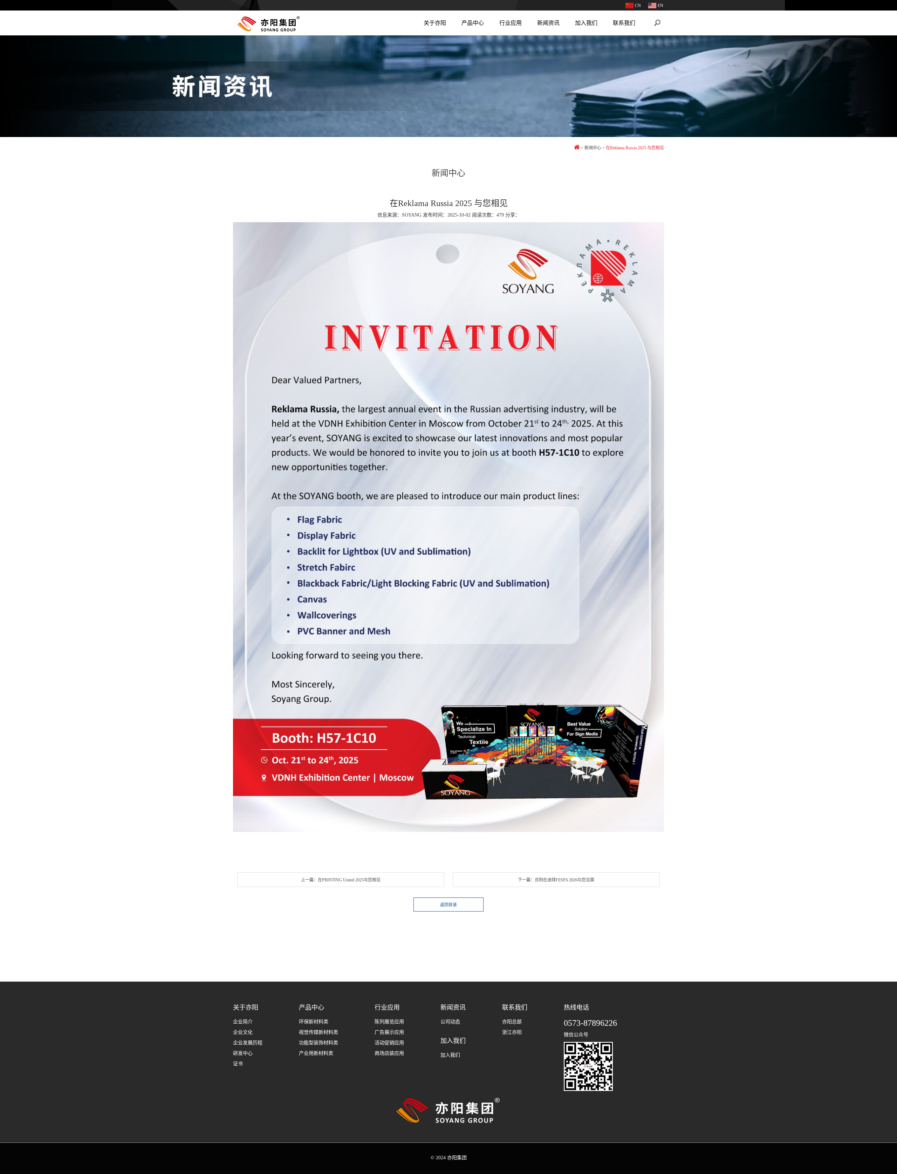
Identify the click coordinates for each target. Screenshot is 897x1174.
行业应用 (510, 23)
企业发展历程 (247, 1042)
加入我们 (586, 23)
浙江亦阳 (512, 1032)
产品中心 (472, 23)
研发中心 (243, 1053)
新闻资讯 (548, 23)
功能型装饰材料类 (318, 1042)
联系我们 (624, 23)
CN (638, 5)
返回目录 (448, 904)
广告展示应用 (389, 1032)
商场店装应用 (389, 1053)
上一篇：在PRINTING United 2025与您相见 (341, 880)
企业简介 (243, 1021)
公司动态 (450, 1021)
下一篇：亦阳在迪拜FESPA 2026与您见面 (556, 880)
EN (660, 5)
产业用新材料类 (316, 1053)
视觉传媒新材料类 (318, 1032)
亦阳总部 (512, 1021)
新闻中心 (592, 147)
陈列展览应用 (389, 1021)
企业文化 (243, 1032)
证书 (238, 1063)
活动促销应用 (389, 1042)
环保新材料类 (313, 1021)
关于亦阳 (435, 23)
